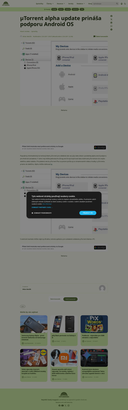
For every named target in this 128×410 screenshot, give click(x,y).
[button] (64, 207)
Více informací (47, 204)
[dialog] (64, 205)
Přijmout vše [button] (88, 213)
